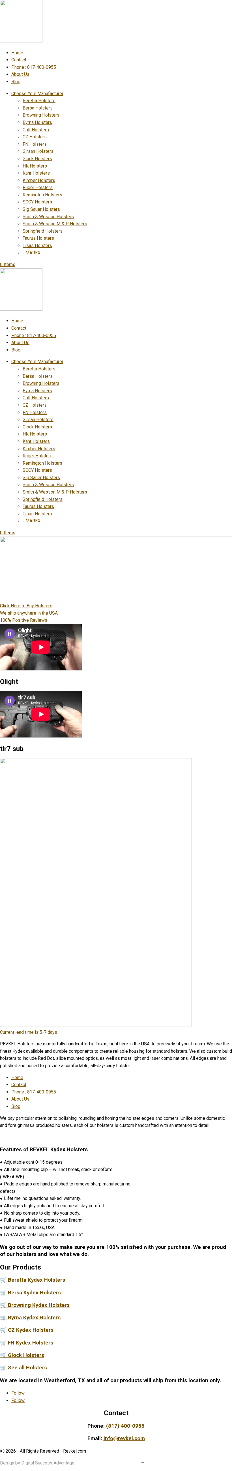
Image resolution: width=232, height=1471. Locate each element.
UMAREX (31, 253)
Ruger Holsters (38, 187)
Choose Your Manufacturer (37, 93)
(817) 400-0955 (125, 1426)
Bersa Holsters (38, 108)
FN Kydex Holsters (26, 1343)
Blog (15, 81)
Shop (135, 1463)
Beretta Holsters (39, 100)
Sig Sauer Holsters (41, 209)
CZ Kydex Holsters (26, 1330)
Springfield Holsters (43, 231)
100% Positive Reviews (23, 620)
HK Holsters (35, 166)
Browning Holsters (41, 115)
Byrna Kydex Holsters (30, 1318)
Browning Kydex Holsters (35, 1305)
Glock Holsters (37, 158)
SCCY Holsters (37, 202)
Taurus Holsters (38, 238)
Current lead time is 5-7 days (28, 1032)
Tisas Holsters (37, 245)
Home (17, 52)
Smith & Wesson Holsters (48, 216)
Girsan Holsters (38, 151)
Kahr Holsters (36, 173)
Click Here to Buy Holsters (26, 605)
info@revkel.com (124, 1438)
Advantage (63, 1463)
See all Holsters (23, 1368)
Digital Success (36, 1463)
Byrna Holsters (37, 122)
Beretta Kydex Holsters (32, 1280)
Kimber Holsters (39, 180)
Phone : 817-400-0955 (33, 67)
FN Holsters (35, 144)
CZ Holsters (35, 137)
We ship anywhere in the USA (29, 613)
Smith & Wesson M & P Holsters (55, 223)
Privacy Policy (110, 1463)
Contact (18, 60)
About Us (20, 74)
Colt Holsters (36, 129)
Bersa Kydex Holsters (30, 1293)
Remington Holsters (42, 195)
